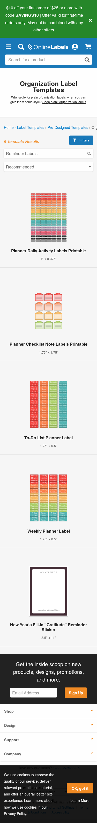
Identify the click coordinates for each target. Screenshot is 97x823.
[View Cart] (88, 46)
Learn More (79, 800)
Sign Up (76, 692)
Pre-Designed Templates (68, 127)
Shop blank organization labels (64, 102)
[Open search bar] (21, 46)
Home (9, 127)
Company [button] (12, 753)
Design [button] (10, 725)
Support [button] (11, 739)
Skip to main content (18, 26)
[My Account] (74, 46)
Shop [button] (9, 711)
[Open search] (87, 60)
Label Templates (30, 127)
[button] (8, 46)
